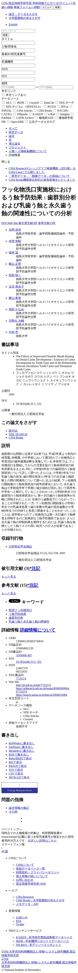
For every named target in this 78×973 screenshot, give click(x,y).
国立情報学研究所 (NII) (31, 883)
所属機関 (7, 61)
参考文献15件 (47, 223)
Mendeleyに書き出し (22, 750)
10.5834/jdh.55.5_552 (28, 661)
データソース (10, 98)
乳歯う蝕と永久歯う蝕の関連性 (29, 621)
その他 (13, 811)
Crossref (34, 102)
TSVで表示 (16, 769)
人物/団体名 (9, 46)
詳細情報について (38, 630)
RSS (18, 921)
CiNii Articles (24, 110)
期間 (4, 83)
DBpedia (22, 114)
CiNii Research (25, 896)
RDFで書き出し (19, 754)
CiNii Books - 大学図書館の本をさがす (40, 900)
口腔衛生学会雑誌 (20, 546)
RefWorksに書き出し (22, 743)
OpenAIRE (17, 121)
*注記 (34, 568)
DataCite (49, 102)
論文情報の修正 (19, 807)
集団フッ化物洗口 (20, 610)
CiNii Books (45, 110)
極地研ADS (46, 117)
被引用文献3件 (28, 223)
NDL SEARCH (18, 434)
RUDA (52, 106)
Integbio (64, 114)
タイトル (7, 38)
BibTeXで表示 (18, 766)
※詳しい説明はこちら (42, 840)
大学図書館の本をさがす (25, 17)
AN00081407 (24, 655)
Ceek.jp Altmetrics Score (20, 790)
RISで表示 (15, 762)
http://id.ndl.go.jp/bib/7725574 (33, 685)
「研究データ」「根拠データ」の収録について (39, 175)
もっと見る (8, 576)
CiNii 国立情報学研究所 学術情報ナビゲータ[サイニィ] (36, 3)
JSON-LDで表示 (19, 777)
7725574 (21, 678)
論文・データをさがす (23, 14)
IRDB (20, 102)
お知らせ (22, 917)
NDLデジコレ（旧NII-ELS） (24, 106)
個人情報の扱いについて (32, 876)
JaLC (9, 102)
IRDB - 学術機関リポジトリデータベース (42, 941)
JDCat (64, 106)
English (13, 24)
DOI (4, 76)
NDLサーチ (66, 102)
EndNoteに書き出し (21, 747)
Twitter (20, 924)
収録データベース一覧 (30, 868)
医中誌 (13, 430)
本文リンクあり (15, 94)
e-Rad (52, 114)
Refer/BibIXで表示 (20, 758)
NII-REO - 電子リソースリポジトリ (38, 944)
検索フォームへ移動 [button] (27, 7)
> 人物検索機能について (31, 151)
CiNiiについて (25, 864)
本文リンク (8, 90)
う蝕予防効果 (17, 614)
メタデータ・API (27, 904)
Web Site (13, 223)
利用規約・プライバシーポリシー (37, 872)
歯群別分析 (16, 617)
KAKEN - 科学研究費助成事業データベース (44, 937)
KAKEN (38, 114)
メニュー (47, 7)
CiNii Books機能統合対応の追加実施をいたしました (42, 179)
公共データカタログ (41, 121)
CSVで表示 (16, 773)
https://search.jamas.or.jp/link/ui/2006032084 (41, 694)
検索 (57, 7)
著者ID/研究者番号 (13, 54)
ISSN (4, 69)
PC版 (4, 851)
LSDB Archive (25, 117)
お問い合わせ (24, 879)
